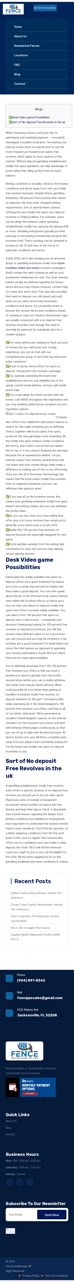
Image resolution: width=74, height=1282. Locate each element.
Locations (21, 55)
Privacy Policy (30, 1275)
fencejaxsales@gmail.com (40, 998)
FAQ (17, 65)
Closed (15, 1174)
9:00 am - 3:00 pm (23, 1167)
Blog (17, 74)
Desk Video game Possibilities (31, 117)
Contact (19, 84)
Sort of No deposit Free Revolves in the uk (38, 122)
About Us (20, 36)
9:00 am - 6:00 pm (23, 1160)
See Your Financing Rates (45, 8)
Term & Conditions (56, 1275)
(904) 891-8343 (31, 980)
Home (18, 27)
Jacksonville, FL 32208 (37, 1015)
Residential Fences (26, 46)
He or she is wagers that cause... (31, 928)
